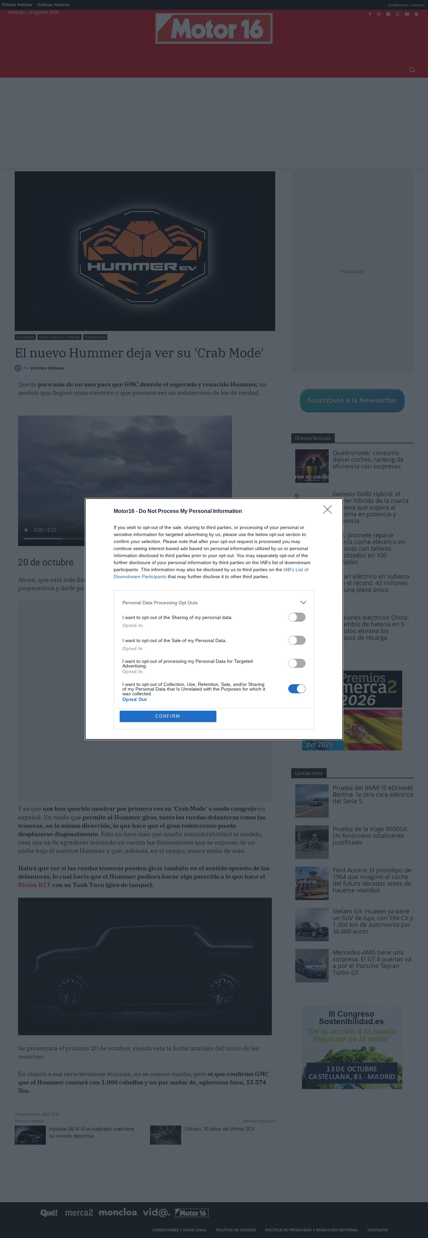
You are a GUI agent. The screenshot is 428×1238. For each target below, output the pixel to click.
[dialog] (214, 619)
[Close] (329, 511)
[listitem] (214, 602)
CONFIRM (167, 716)
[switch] (297, 617)
